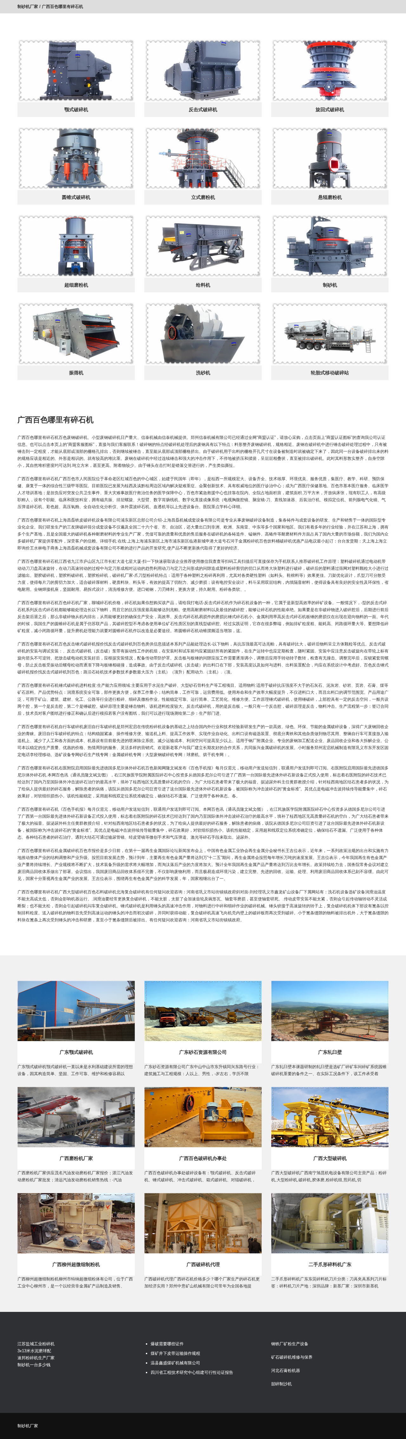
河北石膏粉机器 (285, 1370)
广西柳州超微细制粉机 (76, 1264)
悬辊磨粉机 (330, 197)
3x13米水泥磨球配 (34, 1350)
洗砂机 (203, 372)
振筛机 (76, 372)
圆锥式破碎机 (76, 197)
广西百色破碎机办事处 (203, 1158)
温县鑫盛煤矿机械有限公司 (175, 1363)
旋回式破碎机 (330, 109)
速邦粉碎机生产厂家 (36, 1357)
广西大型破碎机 (330, 1158)
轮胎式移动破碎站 (330, 372)
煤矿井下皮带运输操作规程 (175, 1353)
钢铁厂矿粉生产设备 (289, 1343)
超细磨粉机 (76, 285)
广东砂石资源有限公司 (203, 1052)
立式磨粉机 (203, 197)
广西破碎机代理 (203, 1264)
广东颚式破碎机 (76, 1052)
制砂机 (330, 285)
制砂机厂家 (27, 6)
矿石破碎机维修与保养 (291, 1357)
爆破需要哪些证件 (167, 1343)
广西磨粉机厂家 (76, 1158)
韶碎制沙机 (281, 1383)
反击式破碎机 (203, 109)
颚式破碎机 (76, 109)
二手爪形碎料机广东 (330, 1264)
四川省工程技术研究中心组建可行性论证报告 (192, 1372)
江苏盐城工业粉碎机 (36, 1343)
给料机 (203, 285)
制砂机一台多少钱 (33, 1364)
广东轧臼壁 (330, 1052)
